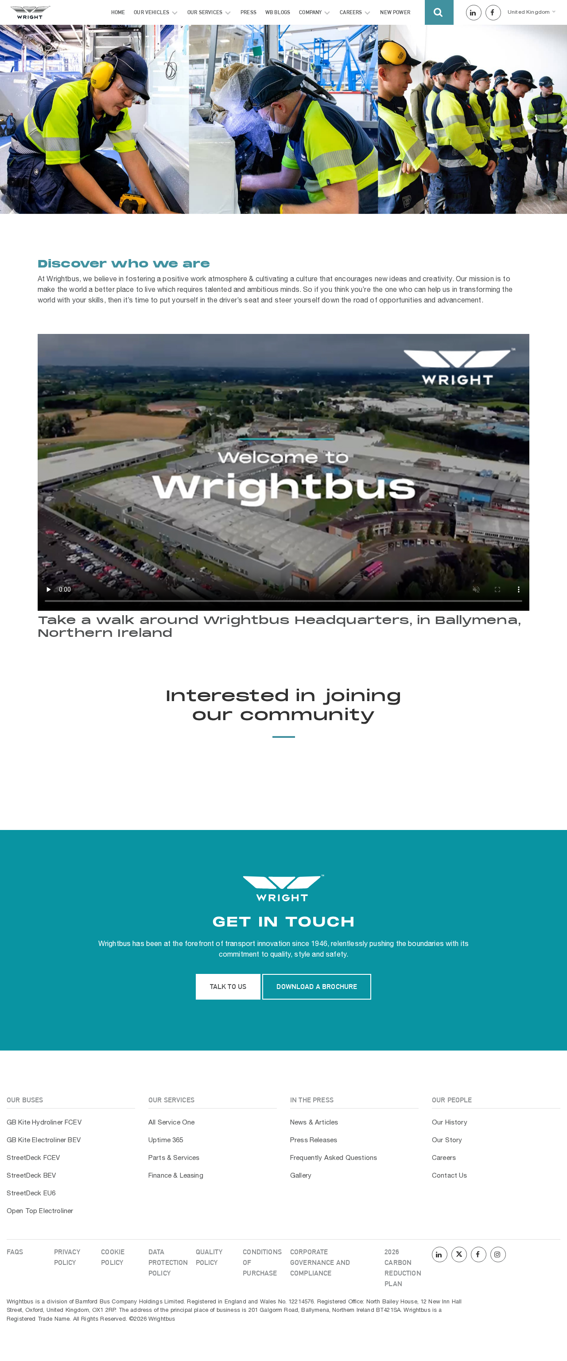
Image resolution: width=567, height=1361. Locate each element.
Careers (351, 12)
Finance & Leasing (175, 1176)
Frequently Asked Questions (333, 1158)
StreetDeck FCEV (33, 1158)
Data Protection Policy (168, 1262)
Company (310, 12)
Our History (449, 1123)
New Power (395, 12)
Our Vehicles (151, 12)
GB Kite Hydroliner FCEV (44, 1123)
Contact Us (449, 1176)
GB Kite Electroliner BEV (44, 1140)
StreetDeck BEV (31, 1176)
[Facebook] (493, 13)
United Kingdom (529, 12)
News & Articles (314, 1123)
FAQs (15, 1252)
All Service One (171, 1123)
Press (248, 12)
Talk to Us (228, 986)
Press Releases (313, 1140)
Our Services (204, 12)
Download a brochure (316, 986)
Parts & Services (174, 1158)
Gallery (300, 1176)
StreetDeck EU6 (31, 1193)
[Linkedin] (474, 13)
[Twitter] (459, 1255)
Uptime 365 (165, 1140)
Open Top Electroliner (40, 1211)
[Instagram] (498, 1255)
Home (118, 12)
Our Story (447, 1140)
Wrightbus (114, 944)
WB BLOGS (277, 12)
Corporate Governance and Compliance (320, 1262)
